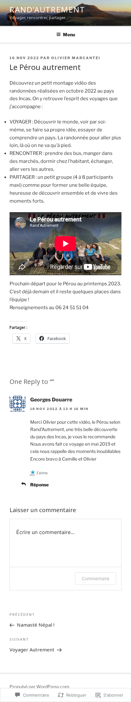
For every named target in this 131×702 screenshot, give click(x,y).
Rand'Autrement (47, 9)
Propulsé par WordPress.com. (40, 686)
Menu (69, 34)
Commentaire (95, 578)
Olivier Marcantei (75, 58)
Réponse (39, 484)
